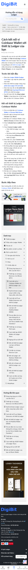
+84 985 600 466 (14, 525)
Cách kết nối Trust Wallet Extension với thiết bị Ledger (15, 300)
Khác (9, 262)
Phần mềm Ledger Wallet (14, 242)
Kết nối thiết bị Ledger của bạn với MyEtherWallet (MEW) (16, 309)
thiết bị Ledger (16, 65)
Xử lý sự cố (11, 259)
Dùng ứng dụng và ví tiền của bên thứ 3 (15, 269)
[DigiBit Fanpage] (6, 544)
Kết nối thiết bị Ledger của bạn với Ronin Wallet (16, 345)
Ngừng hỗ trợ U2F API (16, 339)
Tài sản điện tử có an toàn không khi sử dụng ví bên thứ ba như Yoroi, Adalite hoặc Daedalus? (16, 319)
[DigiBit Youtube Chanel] (3, 544)
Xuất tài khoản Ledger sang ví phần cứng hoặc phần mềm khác (15, 293)
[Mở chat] (25, 562)
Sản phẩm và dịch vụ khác (14, 249)
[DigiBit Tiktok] (11, 544)
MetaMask (11, 383)
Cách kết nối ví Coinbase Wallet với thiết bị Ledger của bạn (15, 284)
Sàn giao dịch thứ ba (14, 255)
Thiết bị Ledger (10, 239)
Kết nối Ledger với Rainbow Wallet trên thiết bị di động (15, 358)
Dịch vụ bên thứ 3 (12, 27)
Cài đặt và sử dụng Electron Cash (14, 351)
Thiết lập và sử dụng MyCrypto (15, 328)
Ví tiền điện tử (12, 265)
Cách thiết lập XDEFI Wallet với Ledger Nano (15, 334)
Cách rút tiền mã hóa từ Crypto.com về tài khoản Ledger (15, 378)
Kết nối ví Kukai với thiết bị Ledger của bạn (15, 365)
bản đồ (12, 532)
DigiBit (4, 25)
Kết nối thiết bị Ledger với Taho (16, 372)
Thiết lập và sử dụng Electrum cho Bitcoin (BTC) (15, 276)
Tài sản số (9, 245)
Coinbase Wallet (7, 188)
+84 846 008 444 (14, 534)
